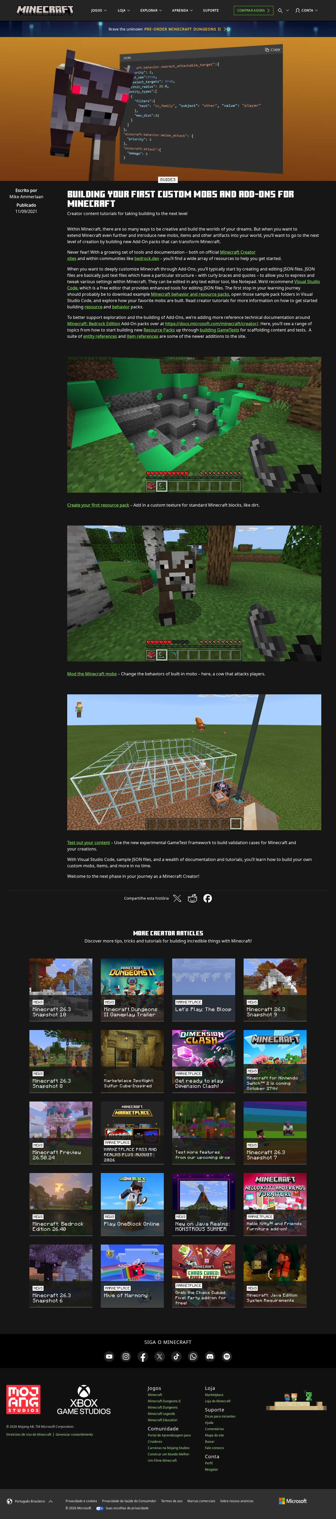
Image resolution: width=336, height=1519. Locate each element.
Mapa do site (214, 1435)
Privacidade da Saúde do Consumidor (129, 1501)
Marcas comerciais (201, 1501)
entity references (100, 336)
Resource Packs (159, 330)
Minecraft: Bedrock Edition (93, 324)
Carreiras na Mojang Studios (169, 1448)
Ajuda (209, 1422)
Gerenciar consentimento (74, 1434)
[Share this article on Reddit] (192, 898)
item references (142, 336)
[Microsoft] (293, 1500)
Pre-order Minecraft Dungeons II (182, 29)
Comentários (214, 1429)
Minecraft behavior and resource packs (190, 294)
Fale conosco (214, 1448)
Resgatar (211, 1469)
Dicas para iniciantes (220, 1416)
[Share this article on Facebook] (207, 898)
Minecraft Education (162, 1420)
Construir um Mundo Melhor (168, 1454)
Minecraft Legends (161, 1413)
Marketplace (214, 1395)
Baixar (209, 1441)
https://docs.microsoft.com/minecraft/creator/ (211, 324)
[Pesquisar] (284, 11)
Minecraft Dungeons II (164, 1401)
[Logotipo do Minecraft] (45, 11)
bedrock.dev (146, 258)
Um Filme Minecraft (162, 1460)
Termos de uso (171, 1501)
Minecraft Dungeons (163, 1407)
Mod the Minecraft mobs (92, 674)
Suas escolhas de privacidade (127, 1508)
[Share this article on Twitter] (177, 898)
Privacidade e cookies (81, 1501)
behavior (121, 307)
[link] (109, 1356)
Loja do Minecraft (217, 1401)
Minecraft (155, 1395)
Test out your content (88, 842)
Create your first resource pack (98, 505)
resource (93, 307)
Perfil (209, 1463)
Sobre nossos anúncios (237, 1501)
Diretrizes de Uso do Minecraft (28, 1434)
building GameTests (219, 330)
